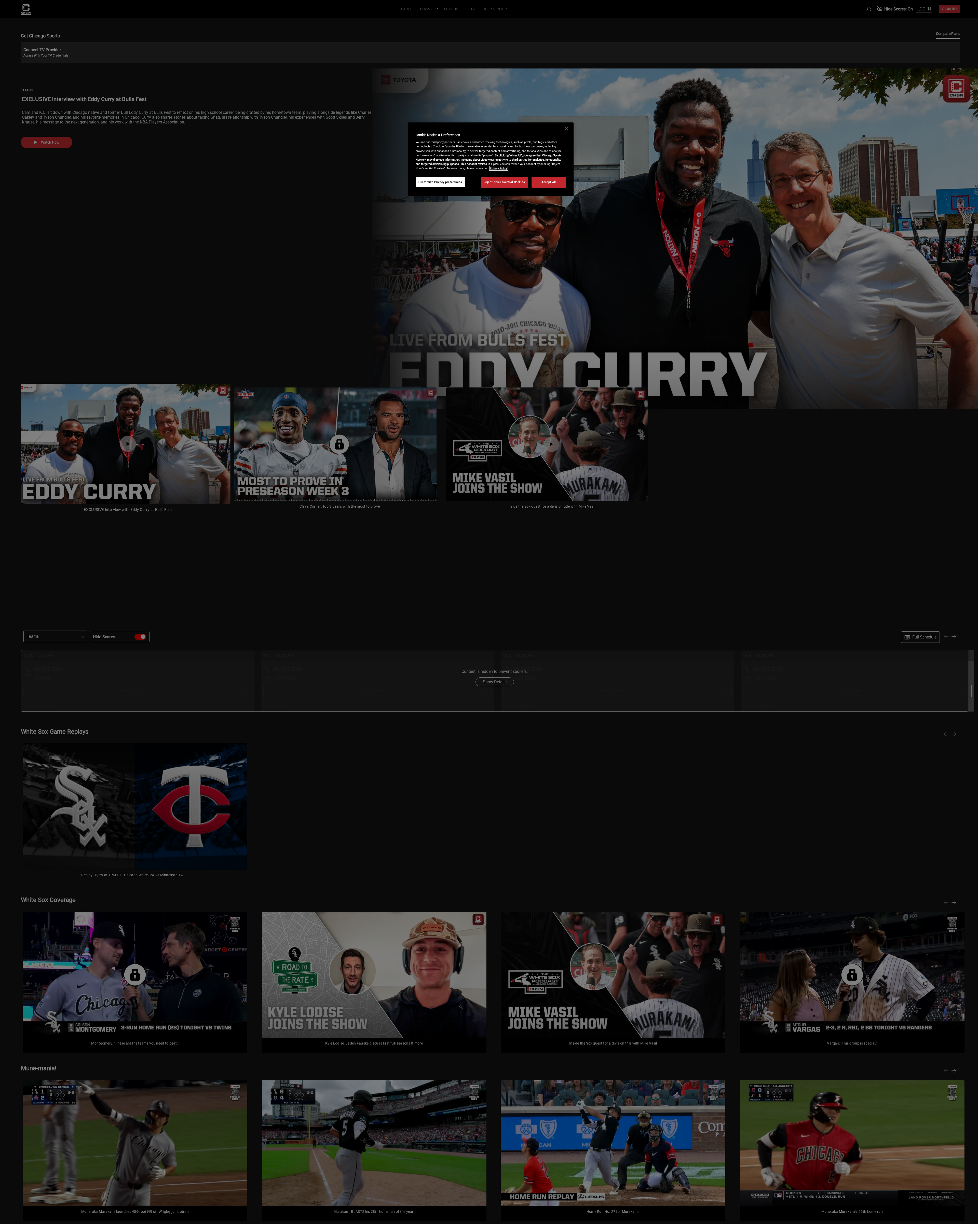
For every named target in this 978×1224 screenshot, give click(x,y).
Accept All (548, 182)
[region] (491, 159)
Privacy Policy (498, 168)
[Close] (566, 128)
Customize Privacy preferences (440, 182)
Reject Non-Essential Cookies (504, 182)
